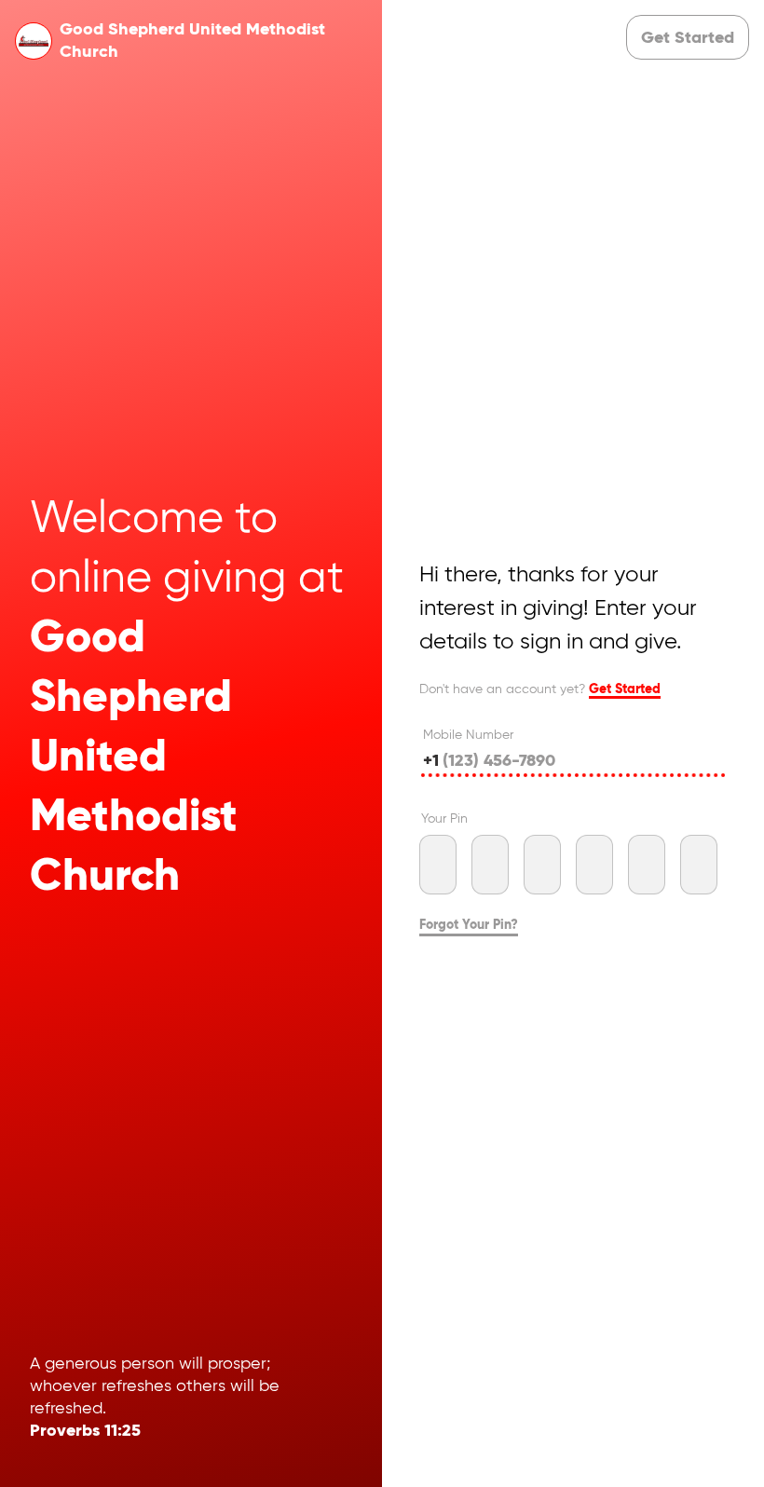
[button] (687, 37)
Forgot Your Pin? (468, 925)
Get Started (625, 689)
